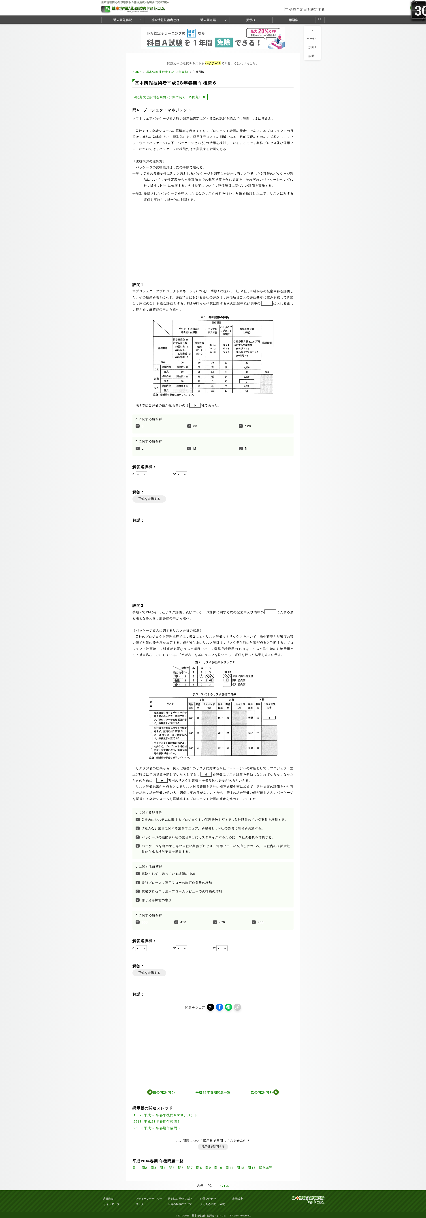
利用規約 (108, 1198)
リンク (140, 1204)
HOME (137, 72)
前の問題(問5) (164, 1092)
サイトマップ (111, 1204)
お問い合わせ (208, 1198)
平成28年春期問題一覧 (213, 1092)
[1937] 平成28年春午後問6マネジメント (166, 1114)
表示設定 (237, 1198)
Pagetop (417, 1201)
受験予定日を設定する (307, 9)
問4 (163, 1167)
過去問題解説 (122, 19)
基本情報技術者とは (165, 19)
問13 (252, 1167)
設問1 (312, 47)
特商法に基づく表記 (180, 1198)
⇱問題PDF (197, 97)
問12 (241, 1167)
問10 (218, 1167)
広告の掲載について (180, 1204)
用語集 (293, 19)
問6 (181, 1167)
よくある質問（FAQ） (213, 1204)
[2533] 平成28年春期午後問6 (156, 1127)
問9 (208, 1167)
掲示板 (251, 19)
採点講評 (265, 1167)
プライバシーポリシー (149, 1198)
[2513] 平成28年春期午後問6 (156, 1121)
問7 (190, 1167)
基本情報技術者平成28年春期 (167, 72)
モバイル (223, 1185)
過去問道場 (208, 19)
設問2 (312, 56)
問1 (135, 1167)
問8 (199, 1167)
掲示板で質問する (213, 1146)
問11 (229, 1167)
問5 (172, 1167)
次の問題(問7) (262, 1092)
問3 (153, 1167)
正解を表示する (149, 499)
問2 (144, 1167)
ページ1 (312, 38)
